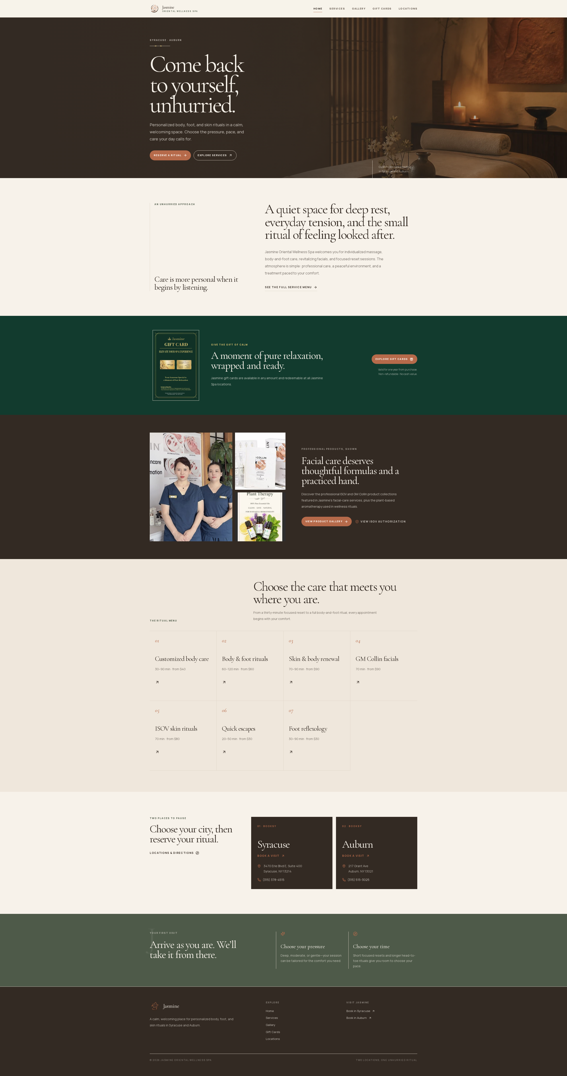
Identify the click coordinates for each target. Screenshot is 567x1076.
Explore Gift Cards (391, 359)
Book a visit (268, 856)
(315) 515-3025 (358, 880)
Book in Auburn (356, 1018)
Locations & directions (172, 853)
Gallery (358, 8)
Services (337, 8)
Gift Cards (382, 8)
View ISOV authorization (383, 521)
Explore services (212, 155)
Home (317, 8)
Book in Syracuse (358, 1011)
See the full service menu (288, 287)
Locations (408, 8)
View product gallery (323, 521)
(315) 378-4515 (273, 880)
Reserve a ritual (168, 155)
